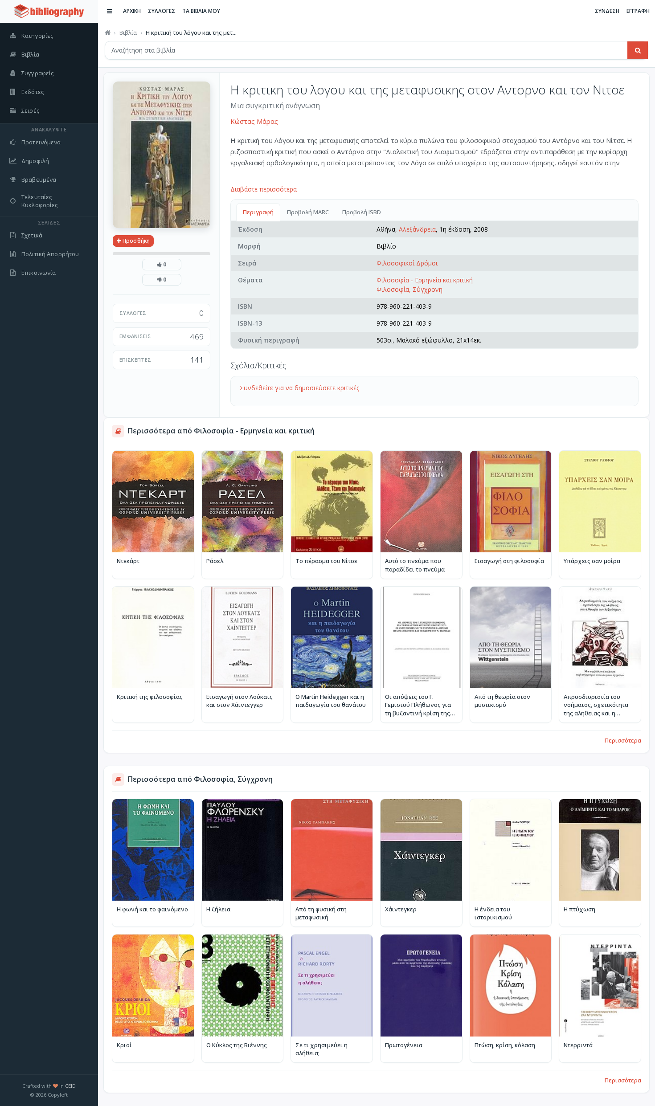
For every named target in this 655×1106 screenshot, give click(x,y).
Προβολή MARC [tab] (308, 212)
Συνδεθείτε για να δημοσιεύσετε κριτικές (299, 388)
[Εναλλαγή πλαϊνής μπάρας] (109, 11)
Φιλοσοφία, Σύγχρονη (409, 289)
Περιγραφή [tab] (258, 212)
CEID (70, 1085)
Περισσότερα (623, 740)
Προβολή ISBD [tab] (361, 212)
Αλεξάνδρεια (417, 229)
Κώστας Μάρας (254, 121)
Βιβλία (128, 33)
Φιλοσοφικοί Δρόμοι (407, 263)
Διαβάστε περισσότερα (263, 189)
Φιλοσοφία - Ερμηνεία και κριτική (425, 280)
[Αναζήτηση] (637, 50)
